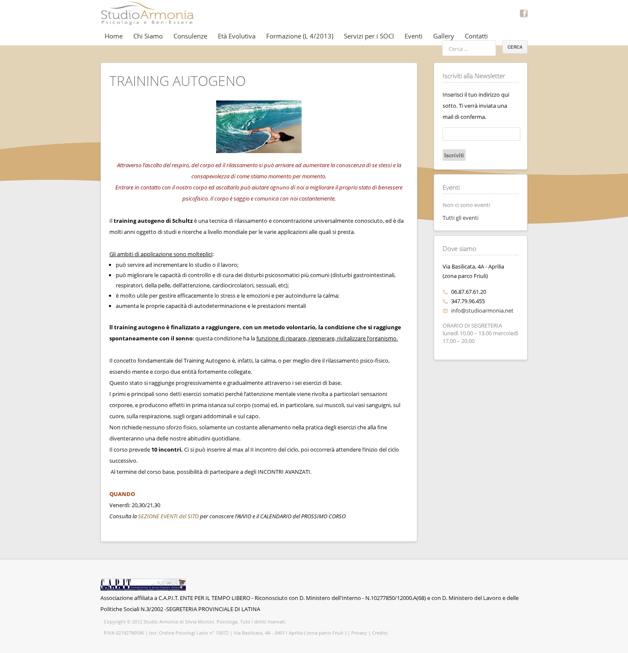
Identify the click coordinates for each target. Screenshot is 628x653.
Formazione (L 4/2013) (299, 36)
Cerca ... (458, 49)
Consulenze (190, 36)
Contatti (476, 36)
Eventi (414, 36)
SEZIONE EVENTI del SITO (168, 516)
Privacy (359, 632)
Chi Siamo (148, 36)
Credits (379, 632)
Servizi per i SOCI (369, 36)
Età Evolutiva (236, 36)
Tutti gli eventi (460, 218)
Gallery (443, 36)
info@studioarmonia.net (482, 310)
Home (114, 36)
